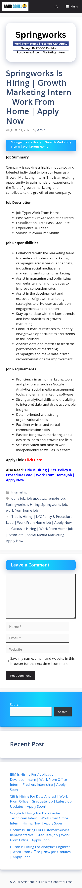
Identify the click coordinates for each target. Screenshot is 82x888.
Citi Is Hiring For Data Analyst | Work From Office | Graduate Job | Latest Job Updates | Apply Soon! (41, 801)
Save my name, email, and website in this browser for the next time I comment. (42, 661)
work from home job (22, 510)
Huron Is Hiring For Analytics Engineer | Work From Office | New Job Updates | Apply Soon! (40, 851)
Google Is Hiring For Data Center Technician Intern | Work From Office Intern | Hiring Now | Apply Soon (39, 818)
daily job (18, 498)
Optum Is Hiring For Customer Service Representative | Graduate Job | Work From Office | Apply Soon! (39, 835)
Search (15, 704)
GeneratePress (61, 882)
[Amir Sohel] (15, 6)
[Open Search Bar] (56, 6)
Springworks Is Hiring (23, 504)
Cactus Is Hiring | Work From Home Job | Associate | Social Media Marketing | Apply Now (39, 534)
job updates (36, 498)
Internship (19, 492)
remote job (56, 498)
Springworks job (54, 504)
